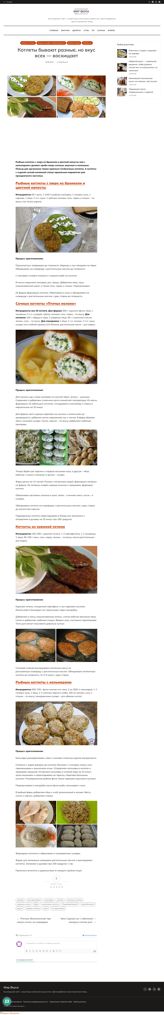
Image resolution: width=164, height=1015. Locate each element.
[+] (60, 951)
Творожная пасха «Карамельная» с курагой (141, 90)
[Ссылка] (53, 951)
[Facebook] (153, 2)
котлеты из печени (74, 900)
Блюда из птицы (28, 43)
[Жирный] (26, 951)
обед (36, 904)
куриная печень (23, 904)
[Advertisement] (56, 140)
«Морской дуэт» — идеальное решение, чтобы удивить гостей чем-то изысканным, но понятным (143, 66)
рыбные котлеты (33, 908)
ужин (46, 908)
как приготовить (34, 900)
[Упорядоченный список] (40, 951)
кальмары (49, 900)
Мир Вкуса (63, 62)
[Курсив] (30, 951)
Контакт (9, 2)
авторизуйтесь (90, 935)
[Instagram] (156, 2)
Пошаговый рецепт (70, 904)
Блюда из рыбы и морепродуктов (51, 43)
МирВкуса (87, 43)
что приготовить (58, 908)
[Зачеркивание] (36, 951)
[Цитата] (47, 951)
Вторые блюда (74, 43)
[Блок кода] (50, 951)
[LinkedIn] (159, 2)
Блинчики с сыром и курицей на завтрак (142, 52)
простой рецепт (88, 904)
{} (57, 951)
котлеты (60, 900)
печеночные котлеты (50, 904)
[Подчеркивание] (33, 951)
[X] (149, 2)
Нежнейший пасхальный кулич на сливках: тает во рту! (143, 80)
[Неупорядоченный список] (43, 951)
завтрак (20, 900)
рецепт (20, 908)
